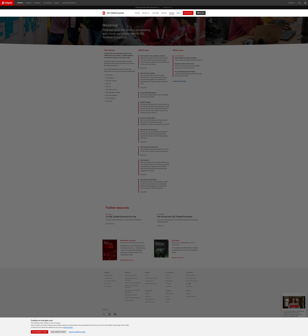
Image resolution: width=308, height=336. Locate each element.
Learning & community (68, 3)
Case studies (155, 13)
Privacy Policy (68, 327)
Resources (164, 13)
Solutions (28, 3)
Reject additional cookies (58, 332)
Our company (47, 3)
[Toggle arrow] (294, 2)
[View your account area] (305, 3)
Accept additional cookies (39, 332)
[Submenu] (148, 13)
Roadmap (171, 13)
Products (19, 3)
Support (56, 3)
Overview (137, 13)
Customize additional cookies (76, 332)
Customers (37, 3)
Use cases (144, 13)
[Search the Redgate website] (299, 3)
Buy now (291, 3)
